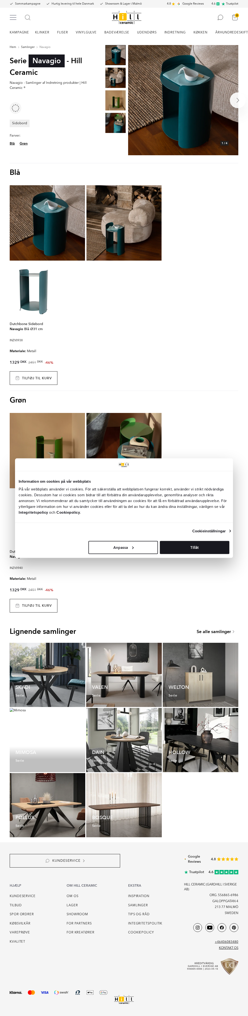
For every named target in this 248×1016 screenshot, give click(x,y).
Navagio (44, 47)
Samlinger (28, 47)
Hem (13, 47)
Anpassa (120, 547)
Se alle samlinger (214, 632)
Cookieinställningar (209, 531)
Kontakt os (228, 948)
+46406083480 (226, 942)
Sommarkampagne (27, 3)
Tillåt (194, 547)
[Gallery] (183, 100)
